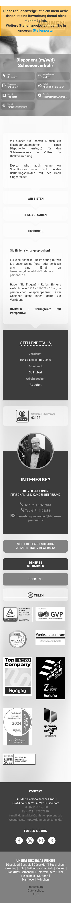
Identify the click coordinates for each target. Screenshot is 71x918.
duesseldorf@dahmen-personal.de (40, 815)
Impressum (35, 887)
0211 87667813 (41, 505)
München (43, 879)
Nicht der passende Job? (35, 546)
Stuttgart (42, 876)
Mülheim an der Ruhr (40, 868)
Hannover (28, 879)
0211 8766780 (38, 807)
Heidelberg (28, 876)
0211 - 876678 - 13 (40, 288)
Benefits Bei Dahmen (35, 564)
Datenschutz (35, 890)
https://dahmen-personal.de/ (44, 819)
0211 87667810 (38, 811)
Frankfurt (13, 872)
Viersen (60, 868)
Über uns (35, 579)
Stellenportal (43, 30)
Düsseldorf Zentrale (18, 864)
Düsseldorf (40, 864)
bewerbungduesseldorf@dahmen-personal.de (39, 518)
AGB (35, 894)
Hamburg (11, 868)
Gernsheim (28, 872)
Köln (22, 868)
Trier (60, 872)
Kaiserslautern (46, 872)
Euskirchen (57, 864)
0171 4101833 (40, 510)
